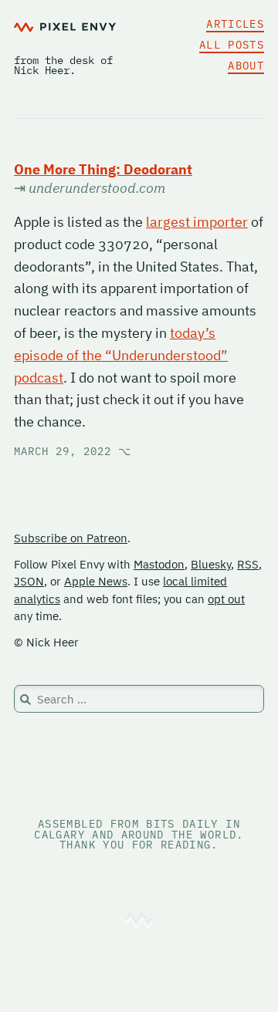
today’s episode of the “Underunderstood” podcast (121, 355)
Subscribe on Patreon (70, 538)
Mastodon (159, 564)
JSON (29, 581)
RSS (248, 564)
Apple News (95, 581)
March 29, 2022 (72, 451)
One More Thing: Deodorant (103, 169)
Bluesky (211, 564)
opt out (226, 599)
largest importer (197, 222)
